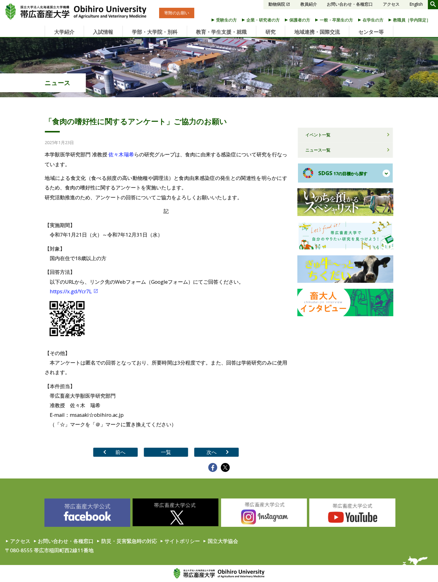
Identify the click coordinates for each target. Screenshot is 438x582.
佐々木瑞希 (121, 154)
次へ (211, 452)
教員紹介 (308, 4)
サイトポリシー (182, 541)
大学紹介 (64, 31)
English (416, 4)
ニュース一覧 (317, 150)
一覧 (166, 452)
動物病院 (276, 4)
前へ (120, 452)
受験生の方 (226, 20)
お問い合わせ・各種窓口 (350, 4)
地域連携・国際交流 (317, 31)
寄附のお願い (176, 13)
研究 (270, 31)
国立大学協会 (223, 541)
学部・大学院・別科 (155, 31)
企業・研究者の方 (263, 20)
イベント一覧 (317, 135)
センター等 (371, 31)
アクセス (391, 4)
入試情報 (103, 31)
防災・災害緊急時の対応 (129, 541)
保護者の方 (299, 20)
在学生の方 (373, 20)
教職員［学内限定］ (412, 20)
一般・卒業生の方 (336, 20)
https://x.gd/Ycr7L (71, 291)
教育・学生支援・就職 (221, 31)
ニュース (58, 82)
